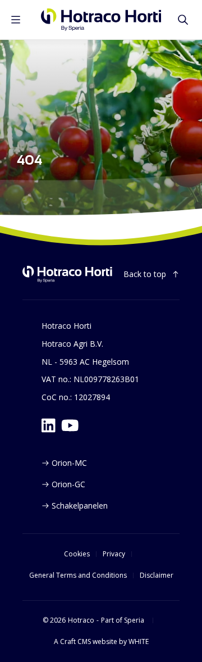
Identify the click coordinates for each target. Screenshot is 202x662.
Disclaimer (156, 575)
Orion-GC (68, 484)
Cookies (77, 554)
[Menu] (16, 20)
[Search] (183, 20)
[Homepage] (101, 19)
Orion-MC (69, 462)
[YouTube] (70, 425)
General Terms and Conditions (78, 575)
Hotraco (81, 620)
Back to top (144, 274)
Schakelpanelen (80, 505)
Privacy (114, 554)
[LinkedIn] (49, 425)
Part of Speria (122, 620)
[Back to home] (67, 274)
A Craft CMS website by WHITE (101, 641)
